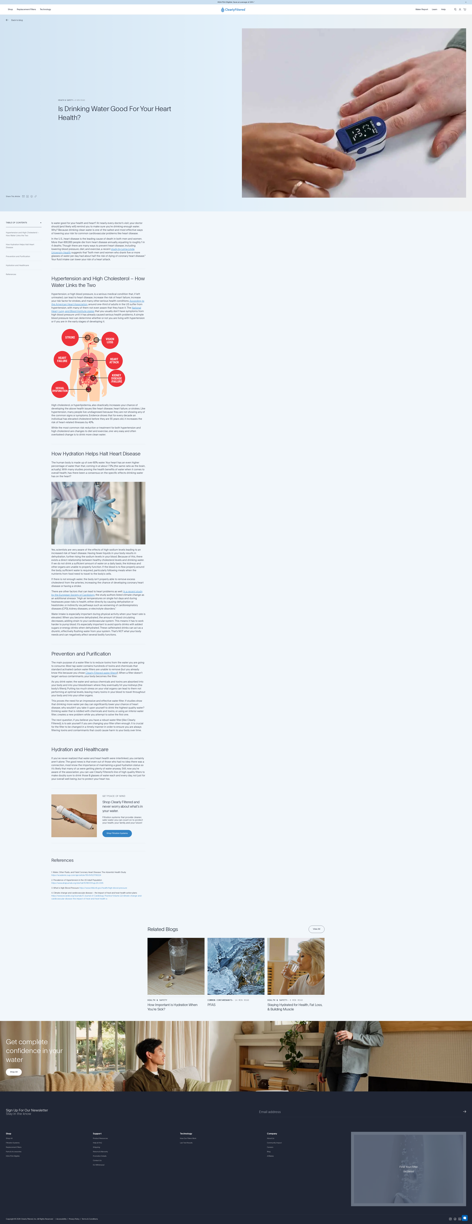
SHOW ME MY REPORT (354, 623)
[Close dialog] (469, 3)
